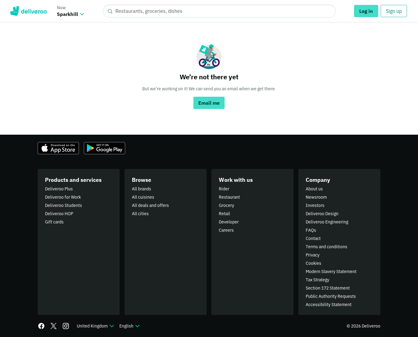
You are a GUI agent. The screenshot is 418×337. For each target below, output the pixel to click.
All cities (140, 213)
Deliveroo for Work (63, 197)
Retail (224, 213)
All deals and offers (150, 205)
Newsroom (316, 197)
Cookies (313, 263)
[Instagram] (65, 326)
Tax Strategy (317, 280)
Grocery (226, 205)
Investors (315, 205)
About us (314, 189)
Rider (224, 189)
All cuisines (143, 197)
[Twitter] (53, 326)
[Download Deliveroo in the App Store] (58, 148)
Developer (229, 222)
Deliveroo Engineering (327, 222)
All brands (141, 189)
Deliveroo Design (322, 213)
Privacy (312, 255)
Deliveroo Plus (59, 189)
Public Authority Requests (331, 296)
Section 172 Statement (328, 288)
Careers (226, 230)
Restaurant (229, 197)
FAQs (311, 230)
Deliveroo (28, 11)
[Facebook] (41, 326)
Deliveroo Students (63, 205)
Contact (313, 238)
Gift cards (54, 222)
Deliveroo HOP (59, 213)
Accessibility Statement (329, 304)
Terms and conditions (326, 246)
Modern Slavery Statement (331, 271)
